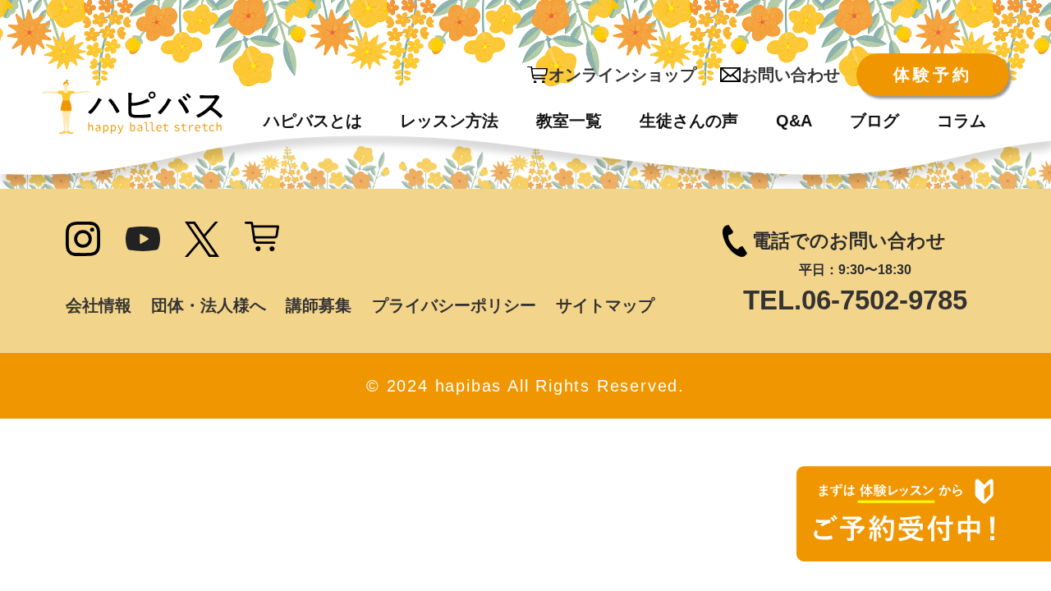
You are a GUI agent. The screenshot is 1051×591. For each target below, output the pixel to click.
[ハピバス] (132, 107)
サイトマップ (605, 305)
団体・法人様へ (208, 305)
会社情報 (98, 305)
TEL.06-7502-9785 (855, 300)
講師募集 (318, 305)
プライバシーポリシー (454, 305)
